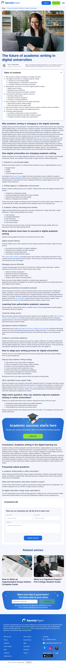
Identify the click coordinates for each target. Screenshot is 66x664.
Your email (36, 515)
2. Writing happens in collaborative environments (22, 82)
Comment (8, 522)
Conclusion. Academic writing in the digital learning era (22, 109)
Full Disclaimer (25, 628)
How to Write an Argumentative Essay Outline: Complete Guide (16, 582)
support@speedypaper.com (53, 643)
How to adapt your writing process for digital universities (23, 101)
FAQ (5, 649)
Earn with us (27, 640)
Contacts (6, 653)
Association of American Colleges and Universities (33, 328)
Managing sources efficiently (16, 90)
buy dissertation (20, 298)
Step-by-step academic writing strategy (19, 103)
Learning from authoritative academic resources (20, 94)
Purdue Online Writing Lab (13, 256)
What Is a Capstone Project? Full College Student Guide (48, 580)
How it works (8, 646)
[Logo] (10, 3)
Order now (33, 436)
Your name (9, 515)
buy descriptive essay (30, 387)
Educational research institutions (17, 97)
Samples (6, 643)
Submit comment (33, 538)
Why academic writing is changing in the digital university (23, 77)
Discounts (27, 646)
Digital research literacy (14, 88)
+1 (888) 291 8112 (50, 639)
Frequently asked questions (14, 111)
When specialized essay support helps (19, 105)
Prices (6, 640)
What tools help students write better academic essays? (24, 115)
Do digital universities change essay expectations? (22, 117)
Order (56, 3)
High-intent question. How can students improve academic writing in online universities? (32, 107)
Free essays (27, 636)
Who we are (7, 636)
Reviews (26, 649)
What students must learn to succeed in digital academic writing (25, 86)
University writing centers (15, 96)
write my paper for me (43, 138)
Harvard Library (17, 176)
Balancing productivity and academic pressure (21, 92)
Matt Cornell (16, 64)
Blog (3, 8)
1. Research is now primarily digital (18, 80)
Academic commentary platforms (17, 99)
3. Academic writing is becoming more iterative (21, 84)
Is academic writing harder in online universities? (22, 113)
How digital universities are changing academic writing (22, 79)
